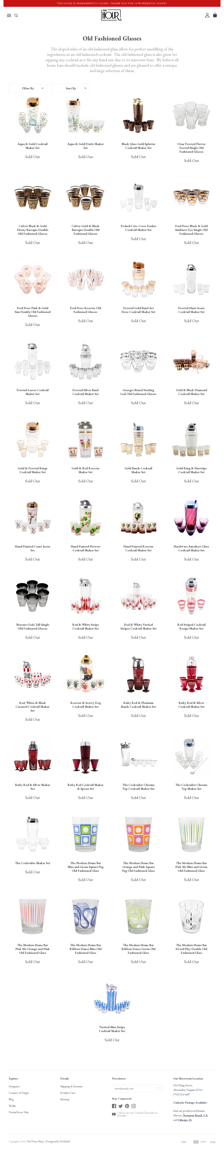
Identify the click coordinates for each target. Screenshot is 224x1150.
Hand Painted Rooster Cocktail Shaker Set (138, 548)
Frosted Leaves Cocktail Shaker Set (33, 392)
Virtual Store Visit (19, 1112)
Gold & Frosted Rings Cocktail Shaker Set (32, 470)
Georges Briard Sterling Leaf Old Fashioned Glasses (138, 392)
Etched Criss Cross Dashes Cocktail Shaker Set (138, 228)
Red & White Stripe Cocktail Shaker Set (85, 626)
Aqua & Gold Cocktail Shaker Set (33, 146)
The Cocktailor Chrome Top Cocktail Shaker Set (138, 787)
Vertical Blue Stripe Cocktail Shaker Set (112, 1029)
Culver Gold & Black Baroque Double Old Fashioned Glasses (85, 230)
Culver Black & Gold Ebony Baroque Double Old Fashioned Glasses (32, 230)
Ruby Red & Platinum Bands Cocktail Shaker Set (138, 705)
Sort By (71, 88)
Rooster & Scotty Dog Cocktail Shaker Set (85, 705)
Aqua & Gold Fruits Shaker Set (85, 146)
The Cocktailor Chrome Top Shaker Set (191, 787)
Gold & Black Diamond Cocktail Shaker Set (191, 392)
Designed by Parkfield (58, 1141)
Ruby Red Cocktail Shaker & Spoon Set (85, 787)
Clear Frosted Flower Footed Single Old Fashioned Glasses (191, 148)
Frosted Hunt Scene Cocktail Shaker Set (191, 310)
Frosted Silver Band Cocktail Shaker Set (85, 392)
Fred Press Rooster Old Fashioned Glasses (85, 310)
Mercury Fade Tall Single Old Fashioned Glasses (32, 626)
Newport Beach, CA (195, 1115)
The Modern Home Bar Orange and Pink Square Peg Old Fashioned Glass (138, 867)
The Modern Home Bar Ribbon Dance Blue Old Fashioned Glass (86, 949)
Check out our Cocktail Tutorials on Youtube (137, 1114)
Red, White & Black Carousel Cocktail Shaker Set (33, 706)
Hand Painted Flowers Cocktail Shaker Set (85, 548)
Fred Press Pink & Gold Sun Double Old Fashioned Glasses (33, 312)
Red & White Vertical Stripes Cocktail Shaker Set (138, 626)
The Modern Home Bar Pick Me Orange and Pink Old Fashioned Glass (32, 949)
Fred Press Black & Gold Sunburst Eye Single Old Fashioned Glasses (191, 230)
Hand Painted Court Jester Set (32, 548)
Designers (14, 1086)
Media (12, 1106)
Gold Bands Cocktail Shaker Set (138, 470)
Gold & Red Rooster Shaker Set (86, 470)
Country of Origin (19, 1093)
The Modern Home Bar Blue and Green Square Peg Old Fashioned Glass (85, 867)
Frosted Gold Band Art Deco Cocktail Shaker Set (138, 310)
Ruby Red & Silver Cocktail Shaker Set (191, 705)
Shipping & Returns (71, 1086)
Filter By (28, 88)
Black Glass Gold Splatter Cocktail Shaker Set (138, 146)
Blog (11, 1099)
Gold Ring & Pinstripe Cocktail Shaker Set (191, 470)
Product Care (67, 1093)
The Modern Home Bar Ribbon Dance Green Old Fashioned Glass (138, 949)
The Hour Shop (35, 1141)
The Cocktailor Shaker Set (32, 863)
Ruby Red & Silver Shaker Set (32, 787)
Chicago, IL (185, 1120)
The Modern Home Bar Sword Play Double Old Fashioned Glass (191, 949)
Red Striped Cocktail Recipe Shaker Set (191, 626)
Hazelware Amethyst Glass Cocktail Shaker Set (191, 548)
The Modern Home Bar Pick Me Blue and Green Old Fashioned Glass (191, 867)
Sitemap (64, 1099)
